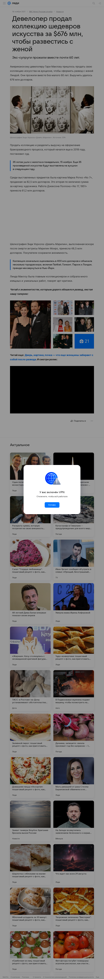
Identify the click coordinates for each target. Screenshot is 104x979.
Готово (52, 505)
